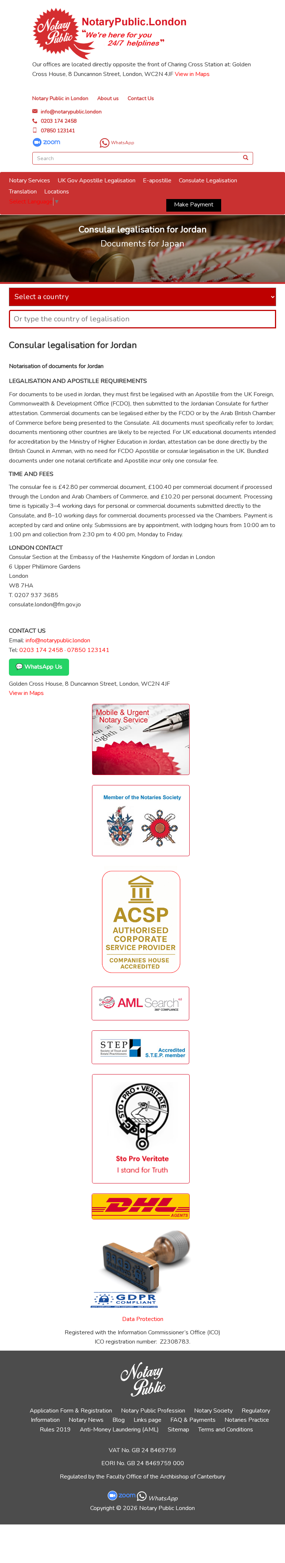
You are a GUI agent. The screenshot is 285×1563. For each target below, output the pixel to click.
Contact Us (141, 98)
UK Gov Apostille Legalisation (96, 180)
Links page (147, 1420)
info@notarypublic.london (71, 111)
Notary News (86, 1420)
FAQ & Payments (193, 1420)
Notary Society (213, 1411)
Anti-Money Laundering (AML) (119, 1429)
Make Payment (193, 205)
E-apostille (157, 180)
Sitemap (178, 1429)
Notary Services (29, 180)
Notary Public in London (60, 98)
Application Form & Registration (71, 1411)
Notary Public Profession (153, 1411)
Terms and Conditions (225, 1429)
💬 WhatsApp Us (39, 667)
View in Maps (192, 74)
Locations (56, 192)
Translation (23, 192)
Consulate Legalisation (208, 180)
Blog (118, 1420)
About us (108, 98)
